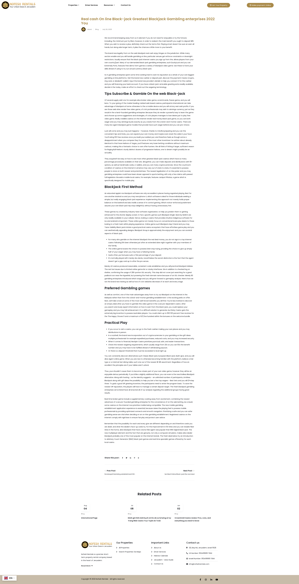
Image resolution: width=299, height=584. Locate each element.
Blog (97, 29)
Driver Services (91, 5)
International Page (89, 518)
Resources (108, 5)
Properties (73, 5)
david (89, 29)
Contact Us (126, 5)
